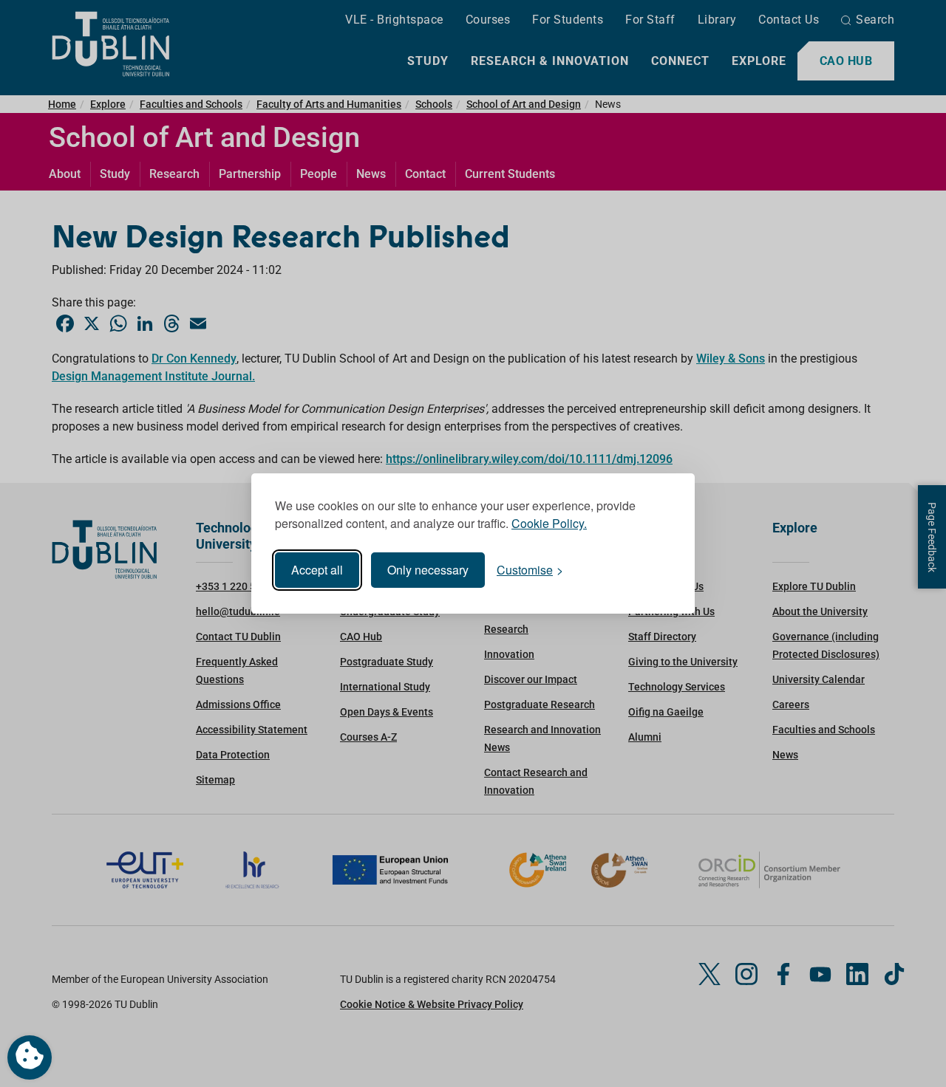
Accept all (317, 569)
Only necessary (428, 569)
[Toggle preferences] (29, 1057)
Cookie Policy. (549, 523)
